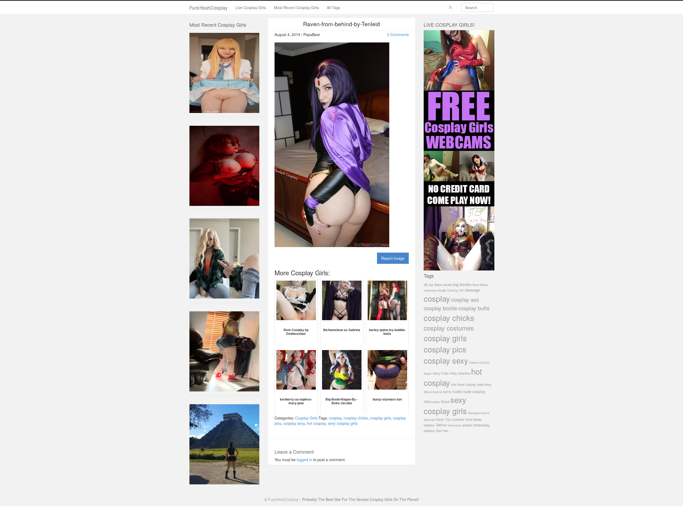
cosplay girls (380, 418)
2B (426, 284)
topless (429, 424)
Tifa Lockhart (454, 419)
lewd (480, 384)
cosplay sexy (294, 423)
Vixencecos (454, 425)
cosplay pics (445, 349)
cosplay (335, 418)
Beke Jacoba (443, 285)
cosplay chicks (356, 418)
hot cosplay (316, 423)
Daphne (474, 362)
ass (431, 285)
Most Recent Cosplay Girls (296, 7)
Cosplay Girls (306, 418)
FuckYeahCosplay (208, 7)
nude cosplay (474, 391)
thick (440, 419)
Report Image (392, 258)
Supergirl (429, 420)
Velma (441, 424)
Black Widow (480, 285)
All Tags (333, 7)
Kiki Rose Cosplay (463, 384)
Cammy (452, 290)
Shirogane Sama (478, 413)
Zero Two (442, 431)
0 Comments (398, 34)
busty (442, 290)
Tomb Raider (473, 419)
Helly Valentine (460, 373)
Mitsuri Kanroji (433, 392)
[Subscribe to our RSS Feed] (450, 7)
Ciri (461, 290)
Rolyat (445, 401)
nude (457, 391)
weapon (468, 425)
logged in (304, 459)
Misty (488, 385)
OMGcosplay (432, 402)
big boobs (462, 284)
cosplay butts (474, 308)
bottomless (430, 290)
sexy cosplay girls (343, 423)
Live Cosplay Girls (251, 7)
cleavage (472, 290)
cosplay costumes (449, 327)
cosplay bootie (440, 308)
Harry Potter (441, 373)
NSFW (447, 392)
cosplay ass (465, 299)
